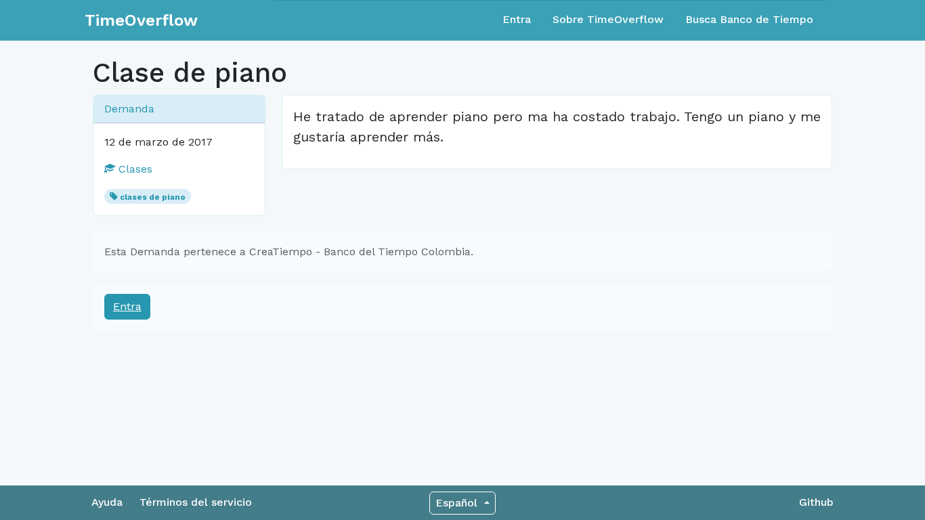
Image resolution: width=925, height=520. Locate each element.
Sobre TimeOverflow (608, 19)
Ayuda (107, 502)
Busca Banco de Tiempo (749, 19)
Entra (516, 19)
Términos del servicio (195, 502)
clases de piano (153, 197)
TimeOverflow (141, 20)
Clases (133, 168)
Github (816, 502)
